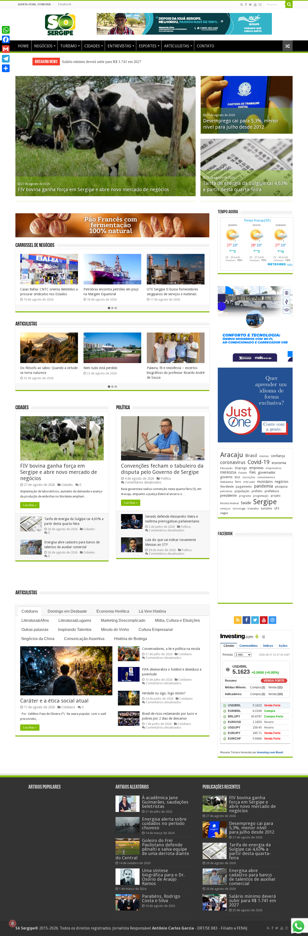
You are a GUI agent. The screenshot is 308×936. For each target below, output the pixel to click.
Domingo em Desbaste (67, 611)
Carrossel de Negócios (34, 245)
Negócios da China (37, 639)
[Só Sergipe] (60, 23)
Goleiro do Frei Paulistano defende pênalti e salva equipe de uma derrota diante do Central (152, 849)
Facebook (64, 4)
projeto (276, 495)
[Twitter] (250, 4)
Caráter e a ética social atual (54, 701)
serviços (225, 508)
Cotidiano (29, 611)
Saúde (246, 503)
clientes (264, 456)
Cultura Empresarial (156, 630)
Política (123, 408)
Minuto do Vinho (115, 630)
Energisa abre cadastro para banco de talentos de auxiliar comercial (252, 877)
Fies (252, 472)
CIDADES (92, 46)
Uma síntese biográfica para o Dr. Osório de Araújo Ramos (163, 877)
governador (267, 472)
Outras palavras (34, 630)
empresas (256, 468)
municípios (265, 482)
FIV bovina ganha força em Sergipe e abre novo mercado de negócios (93, 189)
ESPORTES (147, 46)
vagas (224, 513)
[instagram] (260, 4)
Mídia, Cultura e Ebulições (177, 620)
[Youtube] (255, 4)
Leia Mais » (30, 505)
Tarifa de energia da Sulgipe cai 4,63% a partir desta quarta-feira (250, 851)
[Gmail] (6, 49)
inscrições (249, 477)
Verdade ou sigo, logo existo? (164, 693)
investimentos (266, 477)
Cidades (22, 408)
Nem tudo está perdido (100, 368)
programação (261, 495)
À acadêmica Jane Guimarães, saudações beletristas (165, 802)
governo (226, 477)
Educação (226, 468)
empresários (274, 468)
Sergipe (265, 502)
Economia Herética (112, 611)
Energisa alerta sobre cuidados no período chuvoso (164, 823)
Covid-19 (259, 462)
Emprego (241, 468)
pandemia (263, 486)
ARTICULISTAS (176, 46)
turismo (266, 508)
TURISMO (68, 46)
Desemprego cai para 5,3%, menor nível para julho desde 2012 (251, 828)
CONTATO (205, 46)
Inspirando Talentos (74, 630)
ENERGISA (228, 472)
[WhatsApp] (6, 30)
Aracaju (231, 455)
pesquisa (281, 486)
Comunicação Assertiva (84, 639)
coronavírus (232, 462)
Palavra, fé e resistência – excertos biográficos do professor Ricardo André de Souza (176, 372)
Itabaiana (226, 482)
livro (238, 482)
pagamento (244, 486)
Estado (242, 472)
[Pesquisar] (289, 4)
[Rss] (242, 4)
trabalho (253, 508)
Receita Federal (229, 503)
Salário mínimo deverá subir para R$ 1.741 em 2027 (101, 62)
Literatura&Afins (35, 620)
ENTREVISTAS (119, 46)
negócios (281, 482)
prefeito (257, 491)
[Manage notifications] (12, 923)
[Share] (6, 68)
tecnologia (239, 508)
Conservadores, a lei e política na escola (171, 649)
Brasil (251, 455)
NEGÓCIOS (43, 46)
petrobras (226, 491)
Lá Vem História (152, 611)
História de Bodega (130, 639)
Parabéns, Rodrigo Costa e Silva (161, 898)
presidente (228, 495)
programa (245, 495)
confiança (278, 456)
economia (279, 463)
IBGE (237, 477)
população (242, 491)
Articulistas (26, 324)
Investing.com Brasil (270, 752)
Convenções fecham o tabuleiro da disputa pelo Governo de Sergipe (162, 469)
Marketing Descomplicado (123, 620)
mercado (249, 482)
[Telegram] (6, 58)
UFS (276, 508)
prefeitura (272, 491)
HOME (23, 46)
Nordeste (227, 486)
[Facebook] (245, 4)
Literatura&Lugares (74, 620)
